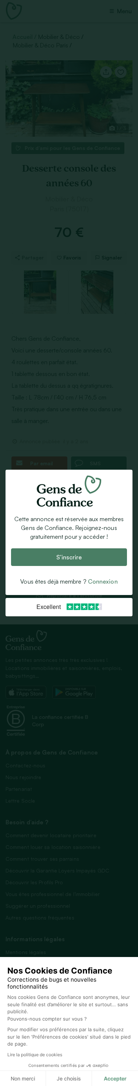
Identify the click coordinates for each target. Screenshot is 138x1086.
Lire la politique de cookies (34, 1054)
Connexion (103, 581)
